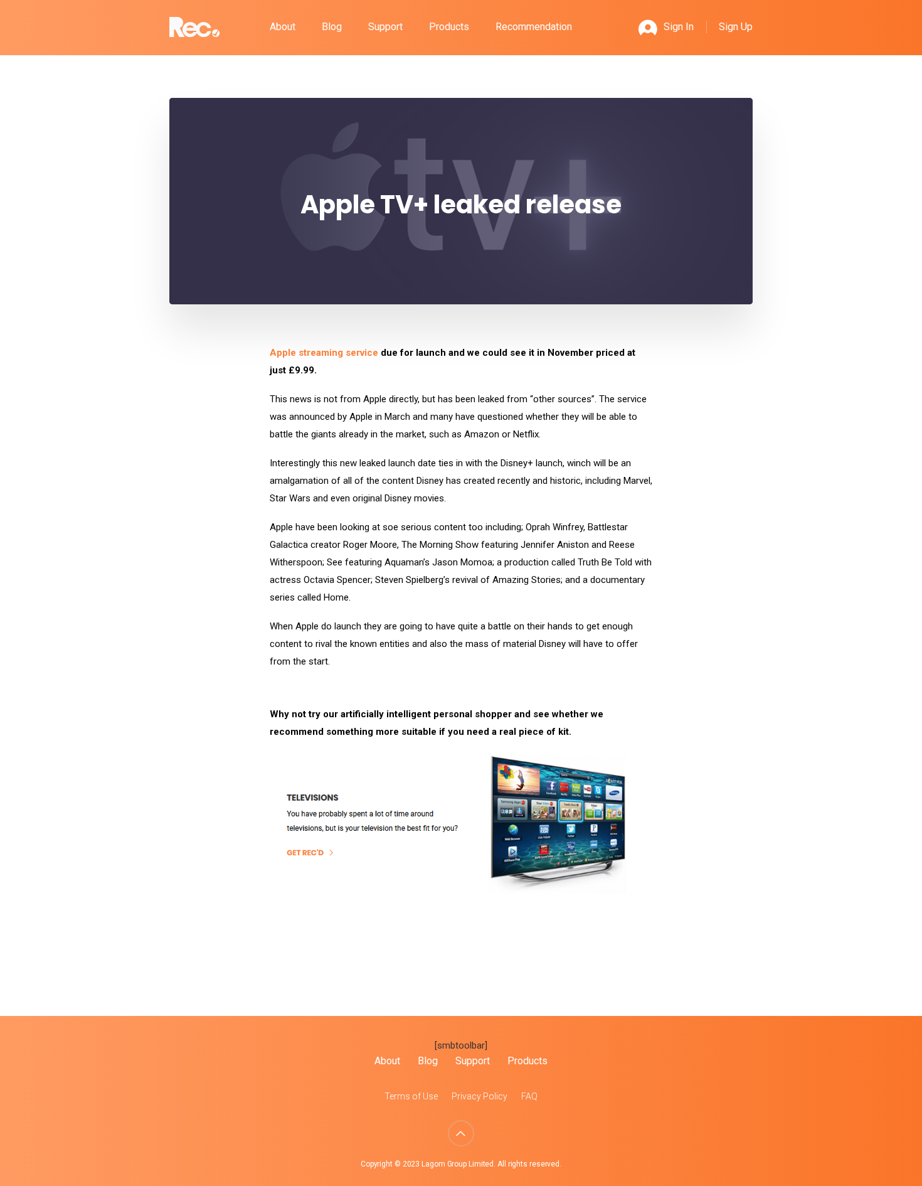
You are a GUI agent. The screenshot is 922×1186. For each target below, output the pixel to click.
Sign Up (736, 27)
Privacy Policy (479, 1096)
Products (449, 27)
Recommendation (533, 27)
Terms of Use (411, 1096)
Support (385, 27)
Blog (332, 27)
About (282, 27)
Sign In (679, 27)
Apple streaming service (324, 352)
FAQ (529, 1096)
